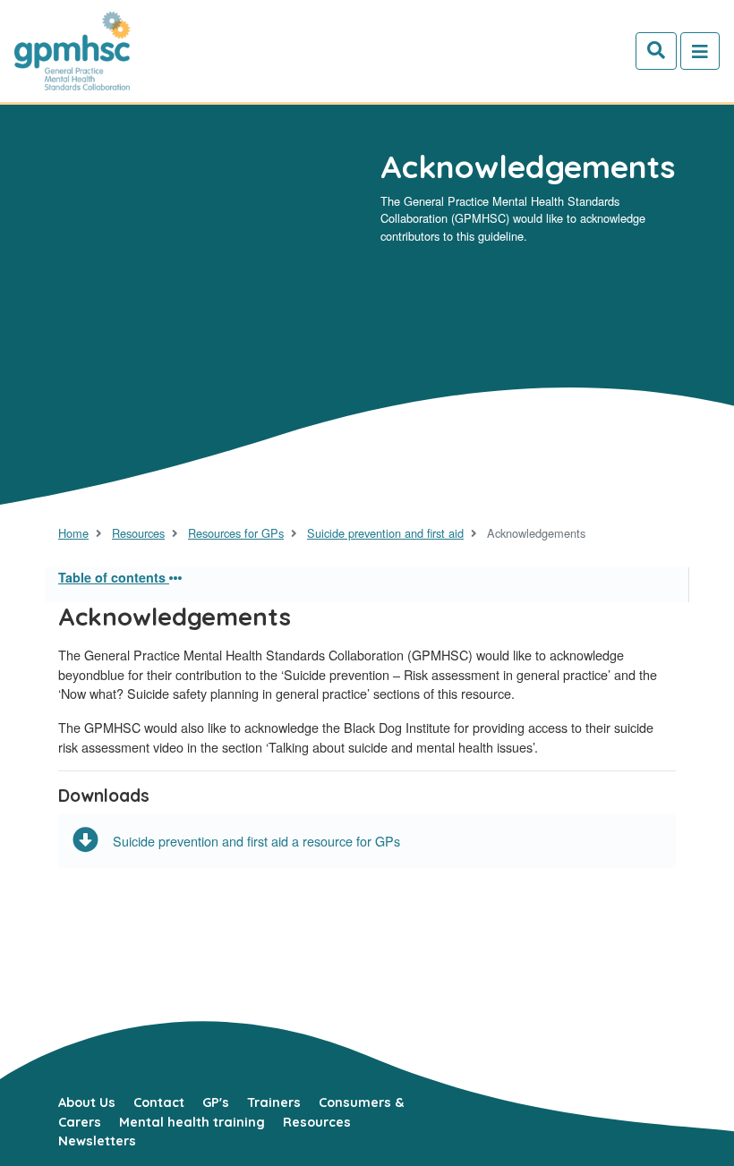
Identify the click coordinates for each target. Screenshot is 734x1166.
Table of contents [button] (113, 577)
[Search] (656, 51)
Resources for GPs (236, 532)
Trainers (274, 1102)
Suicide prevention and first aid (385, 532)
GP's (215, 1102)
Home (73, 532)
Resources (138, 532)
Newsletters (97, 1141)
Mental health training (192, 1122)
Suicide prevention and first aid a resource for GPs (256, 840)
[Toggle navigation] (700, 51)
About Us (86, 1102)
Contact (158, 1102)
